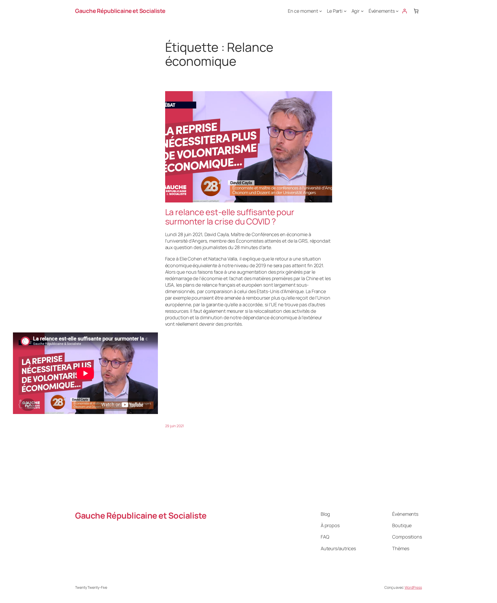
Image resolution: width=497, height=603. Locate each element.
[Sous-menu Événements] (397, 11)
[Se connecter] (404, 11)
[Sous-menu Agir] (362, 11)
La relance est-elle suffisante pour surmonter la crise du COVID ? (230, 216)
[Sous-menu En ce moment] (320, 11)
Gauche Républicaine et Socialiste (120, 11)
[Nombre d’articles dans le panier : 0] (416, 11)
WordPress (413, 587)
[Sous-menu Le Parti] (345, 11)
